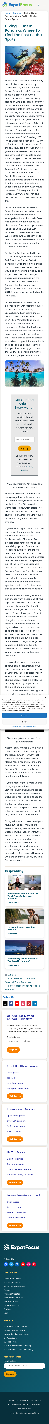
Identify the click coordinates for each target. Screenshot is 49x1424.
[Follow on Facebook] (11, 1003)
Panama (17, 13)
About (6, 1313)
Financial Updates (12, 1294)
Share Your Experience (14, 1286)
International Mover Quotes (16, 1334)
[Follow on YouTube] (17, 1003)
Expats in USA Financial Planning (18, 1349)
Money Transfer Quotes (15, 1330)
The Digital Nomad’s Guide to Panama (21, 928)
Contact (7, 1309)
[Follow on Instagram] (23, 1003)
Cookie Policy (17, 726)
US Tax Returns (10, 1341)
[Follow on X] (5, 1003)
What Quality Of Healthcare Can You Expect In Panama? (22, 959)
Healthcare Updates (13, 1297)
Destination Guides (12, 1278)
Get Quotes (15, 1096)
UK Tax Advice (10, 1338)
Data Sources (24, 1408)
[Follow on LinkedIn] (34, 1003)
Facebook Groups (12, 1305)
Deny (24, 722)
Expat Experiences (12, 1282)
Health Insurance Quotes (15, 1326)
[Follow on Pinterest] (29, 1003)
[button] (45, 697)
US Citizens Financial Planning (17, 1345)
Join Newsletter (11, 1301)
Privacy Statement (29, 726)
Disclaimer (36, 1400)
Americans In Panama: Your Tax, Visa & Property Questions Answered (22, 896)
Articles (12, 974)
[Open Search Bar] (38, 5)
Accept (24, 715)
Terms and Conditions (18, 1400)
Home (8, 13)
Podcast (7, 1290)
